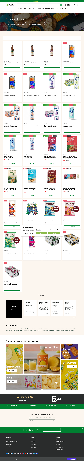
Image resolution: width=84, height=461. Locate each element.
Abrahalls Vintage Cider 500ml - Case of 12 (52, 62)
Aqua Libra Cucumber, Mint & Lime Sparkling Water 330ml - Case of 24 (70, 94)
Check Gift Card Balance (60, 447)
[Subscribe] (53, 420)
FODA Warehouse (10, 459)
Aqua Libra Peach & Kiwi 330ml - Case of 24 (32, 125)
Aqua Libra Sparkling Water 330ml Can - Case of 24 (68, 126)
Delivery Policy (33, 439)
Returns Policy (33, 442)
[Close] (82, 428)
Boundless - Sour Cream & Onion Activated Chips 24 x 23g (10, 252)
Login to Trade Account (60, 441)
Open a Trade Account (60, 439)
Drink (30, 8)
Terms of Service (34, 441)
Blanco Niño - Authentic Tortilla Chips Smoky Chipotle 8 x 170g (49, 189)
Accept (41, 233)
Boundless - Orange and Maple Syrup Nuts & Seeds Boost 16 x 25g (10, 221)
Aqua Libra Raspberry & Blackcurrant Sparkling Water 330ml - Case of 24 (51, 126)
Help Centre (58, 444)
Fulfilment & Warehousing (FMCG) (12, 441)
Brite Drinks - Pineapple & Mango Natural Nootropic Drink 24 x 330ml (70, 252)
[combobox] (39, 5)
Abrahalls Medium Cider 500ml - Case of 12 (32, 62)
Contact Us (58, 446)
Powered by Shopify (16, 459)
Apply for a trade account (52, 429)
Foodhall (24, 8)
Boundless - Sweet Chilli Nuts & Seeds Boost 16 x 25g (29, 252)
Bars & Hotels (12, 11)
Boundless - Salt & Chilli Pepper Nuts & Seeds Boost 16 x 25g (30, 221)
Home (8, 11)
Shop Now (11, 370)
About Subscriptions (59, 449)
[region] (50, 308)
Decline (54, 233)
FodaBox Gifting (8, 444)
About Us (7, 439)
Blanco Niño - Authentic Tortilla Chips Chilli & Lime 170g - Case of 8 (70, 157)
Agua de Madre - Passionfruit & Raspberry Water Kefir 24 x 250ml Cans (31, 94)
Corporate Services (9, 442)
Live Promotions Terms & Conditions (37, 446)
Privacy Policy (33, 444)
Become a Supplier (59, 442)
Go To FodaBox (22, 400)
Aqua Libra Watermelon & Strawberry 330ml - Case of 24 (29, 157)
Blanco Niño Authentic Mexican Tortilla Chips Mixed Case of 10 (69, 189)
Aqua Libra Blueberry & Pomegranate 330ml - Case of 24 (50, 94)
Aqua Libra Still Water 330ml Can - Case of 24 (8, 157)
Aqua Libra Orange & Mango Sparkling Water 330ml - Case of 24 (10, 126)
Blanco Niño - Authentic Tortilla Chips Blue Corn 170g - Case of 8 (50, 157)
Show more (42, 295)
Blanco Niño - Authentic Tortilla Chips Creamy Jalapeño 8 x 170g (10, 189)
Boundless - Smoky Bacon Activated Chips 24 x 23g (68, 221)
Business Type (63, 8)
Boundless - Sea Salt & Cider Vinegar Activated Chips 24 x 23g (50, 221)
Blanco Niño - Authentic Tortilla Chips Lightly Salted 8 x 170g (29, 189)
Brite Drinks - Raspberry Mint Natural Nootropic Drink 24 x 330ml (10, 284)
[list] (42, 406)
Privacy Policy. (39, 230)
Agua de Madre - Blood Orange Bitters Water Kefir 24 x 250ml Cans (70, 63)
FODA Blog (8, 446)
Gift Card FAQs (33, 447)
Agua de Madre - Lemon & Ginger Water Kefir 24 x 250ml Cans (10, 94)
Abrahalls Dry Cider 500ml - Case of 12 (11, 62)
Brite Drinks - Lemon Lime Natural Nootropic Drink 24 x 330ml (50, 252)
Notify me (52, 163)
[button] (77, 5)
